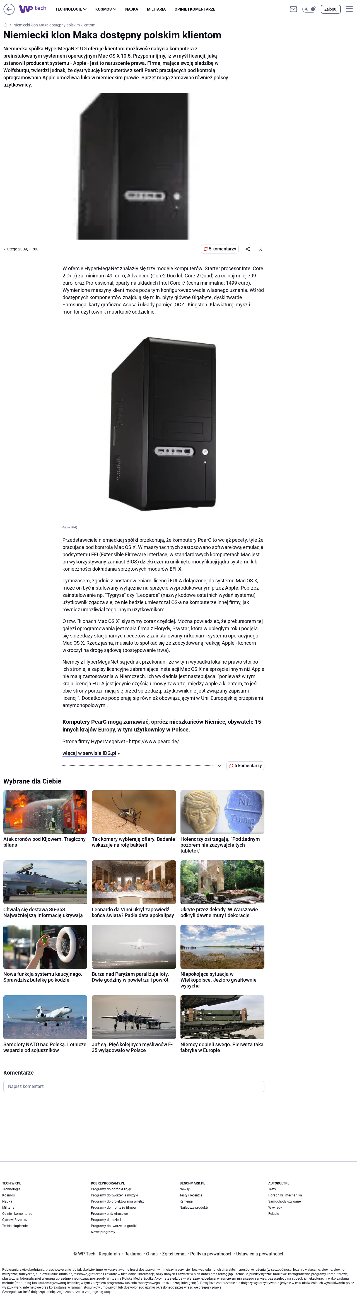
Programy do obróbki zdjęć (111, 1189)
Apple (231, 588)
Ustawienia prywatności (258, 1254)
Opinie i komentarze (195, 9)
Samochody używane (284, 1201)
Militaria (156, 9)
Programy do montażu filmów (113, 1208)
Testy (272, 1189)
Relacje (273, 1214)
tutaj (107, 1292)
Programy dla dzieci (106, 1220)
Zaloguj (330, 9)
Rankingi (186, 1201)
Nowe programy (103, 1232)
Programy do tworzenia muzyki (114, 1195)
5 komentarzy (222, 249)
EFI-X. (176, 569)
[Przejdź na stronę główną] (9, 13)
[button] (309, 9)
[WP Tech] (37, 9)
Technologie (68, 9)
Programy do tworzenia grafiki (114, 1226)
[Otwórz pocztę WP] (293, 9)
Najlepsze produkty (194, 1208)
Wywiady (275, 1208)
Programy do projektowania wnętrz (117, 1201)
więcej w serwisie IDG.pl (89, 753)
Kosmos (103, 9)
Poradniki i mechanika (285, 1195)
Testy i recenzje (191, 1195)
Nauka (131, 9)
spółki (131, 540)
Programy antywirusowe (109, 1214)
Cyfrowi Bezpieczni (16, 1220)
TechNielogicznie (15, 1226)
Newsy (185, 1189)
